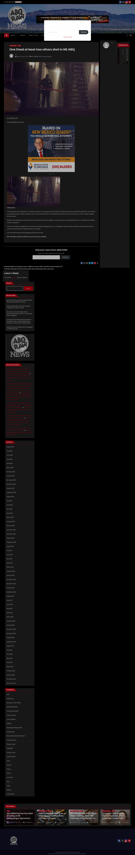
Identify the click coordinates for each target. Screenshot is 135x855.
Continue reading (67, 37)
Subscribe (83, 32)
